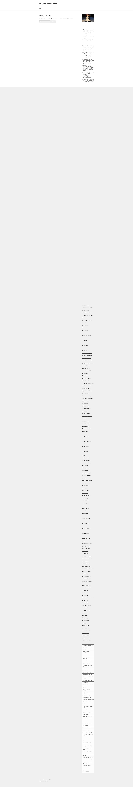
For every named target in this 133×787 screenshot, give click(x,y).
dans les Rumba (85, 431)
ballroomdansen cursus (86, 312)
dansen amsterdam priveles (87, 480)
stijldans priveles (85, 493)
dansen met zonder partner (87, 416)
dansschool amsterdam (86, 428)
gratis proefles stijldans (86, 518)
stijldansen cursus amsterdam (87, 315)
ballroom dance (85, 448)
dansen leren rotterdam (86, 528)
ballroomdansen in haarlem (87, 587)
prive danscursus (85, 595)
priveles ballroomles (86, 490)
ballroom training (85, 485)
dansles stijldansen (85, 615)
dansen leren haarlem (86, 525)
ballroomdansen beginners (87, 320)
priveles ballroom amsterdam (87, 307)
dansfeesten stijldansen (86, 566)
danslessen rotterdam (86, 368)
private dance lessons (86, 433)
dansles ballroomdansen (86, 337)
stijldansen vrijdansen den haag (87, 383)
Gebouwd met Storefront (43, 781)
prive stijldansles (85, 551)
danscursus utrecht (85, 446)
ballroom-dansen (85, 350)
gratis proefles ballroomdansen (88, 363)
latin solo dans (84, 612)
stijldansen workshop (86, 406)
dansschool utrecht (85, 625)
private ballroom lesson (86, 571)
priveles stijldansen (85, 310)
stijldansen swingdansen (86, 343)
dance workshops (85, 498)
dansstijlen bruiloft (85, 380)
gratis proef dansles (85, 541)
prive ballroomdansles (86, 548)
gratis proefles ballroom (86, 515)
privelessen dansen (85, 533)
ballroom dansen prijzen (86, 358)
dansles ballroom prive (86, 585)
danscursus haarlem (85, 633)
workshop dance (85, 607)
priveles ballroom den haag (87, 558)
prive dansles (84, 418)
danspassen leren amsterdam (87, 327)
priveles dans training (86, 483)
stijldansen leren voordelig (87, 360)
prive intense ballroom (86, 638)
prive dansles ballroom (86, 630)
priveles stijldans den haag (87, 556)
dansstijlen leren (85, 488)
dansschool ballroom (86, 523)
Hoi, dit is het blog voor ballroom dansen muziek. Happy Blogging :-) (88, 80)
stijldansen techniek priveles (87, 441)
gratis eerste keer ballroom (87, 543)
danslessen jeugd (85, 465)
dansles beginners (85, 508)
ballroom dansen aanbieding (87, 355)
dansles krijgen (84, 618)
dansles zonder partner (86, 332)
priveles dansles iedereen (86, 510)
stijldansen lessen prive (86, 395)
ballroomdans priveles (86, 500)
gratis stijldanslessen (86, 546)
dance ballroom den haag (86, 538)
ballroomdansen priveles (86, 505)
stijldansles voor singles (86, 578)
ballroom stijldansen (86, 365)
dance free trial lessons (86, 495)
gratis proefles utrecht (86, 388)
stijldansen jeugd (85, 573)
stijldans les (84, 322)
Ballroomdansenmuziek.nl (48, 3)
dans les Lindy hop (85, 426)
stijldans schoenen (85, 592)
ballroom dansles (85, 325)
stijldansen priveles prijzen (87, 353)
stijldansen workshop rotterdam (88, 597)
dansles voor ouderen (86, 330)
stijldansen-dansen (85, 340)
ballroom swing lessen (86, 423)
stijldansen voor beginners (87, 390)
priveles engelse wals (86, 530)
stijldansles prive (85, 451)
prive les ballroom (85, 620)
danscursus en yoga (85, 600)
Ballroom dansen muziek (87, 33)
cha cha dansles (85, 403)
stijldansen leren (85, 411)
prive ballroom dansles (86, 640)
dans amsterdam (85, 348)
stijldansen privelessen (86, 535)
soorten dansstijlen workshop (87, 398)
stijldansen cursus (85, 436)
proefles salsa (84, 477)
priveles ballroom (85, 305)
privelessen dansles (85, 373)
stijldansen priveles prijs (86, 472)
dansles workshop (85, 513)
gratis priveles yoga (85, 602)
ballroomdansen (85, 345)
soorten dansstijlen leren (86, 605)
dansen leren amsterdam (86, 378)
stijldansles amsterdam (86, 385)
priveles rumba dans (85, 561)
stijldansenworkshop (86, 400)
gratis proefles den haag (86, 335)
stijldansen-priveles (85, 503)
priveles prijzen (85, 470)
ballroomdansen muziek (86, 370)
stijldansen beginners (86, 317)
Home (40, 8)
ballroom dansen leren (86, 413)
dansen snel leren (85, 375)
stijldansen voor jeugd (86, 563)
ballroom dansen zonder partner (88, 568)
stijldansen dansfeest (86, 467)
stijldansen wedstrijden (86, 408)
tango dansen (84, 623)
